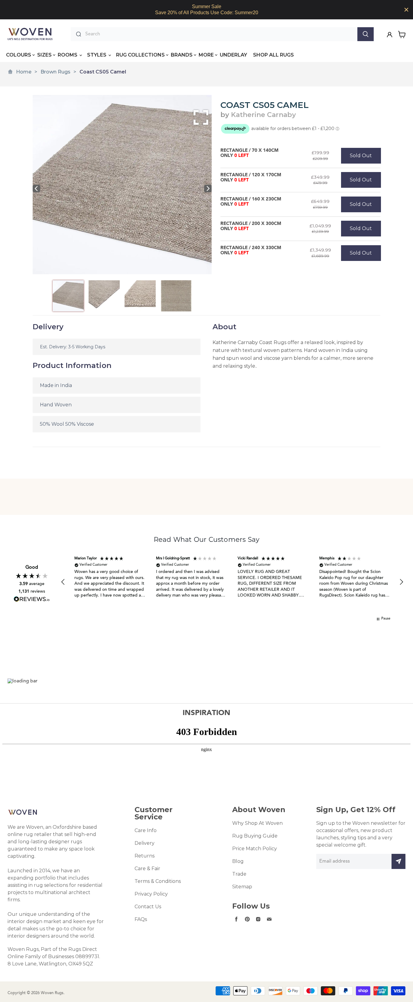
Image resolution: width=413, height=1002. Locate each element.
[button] (63, 582)
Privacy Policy (151, 894)
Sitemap (242, 887)
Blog (238, 861)
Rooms (68, 55)
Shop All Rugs (273, 55)
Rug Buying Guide (255, 836)
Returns (144, 856)
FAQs (141, 919)
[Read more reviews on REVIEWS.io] (32, 599)
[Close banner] (406, 9)
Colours (18, 55)
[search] (219, 34)
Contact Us (148, 906)
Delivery (144, 843)
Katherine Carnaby (263, 115)
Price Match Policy (254, 848)
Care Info (146, 830)
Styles (97, 55)
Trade (239, 874)
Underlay (233, 55)
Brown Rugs (55, 72)
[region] (206, 9)
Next (208, 188)
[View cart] (402, 34)
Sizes (44, 55)
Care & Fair (147, 868)
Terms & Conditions (158, 881)
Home (23, 72)
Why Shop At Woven (257, 823)
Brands (182, 55)
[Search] (365, 34)
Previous (36, 188)
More (206, 55)
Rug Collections (140, 55)
